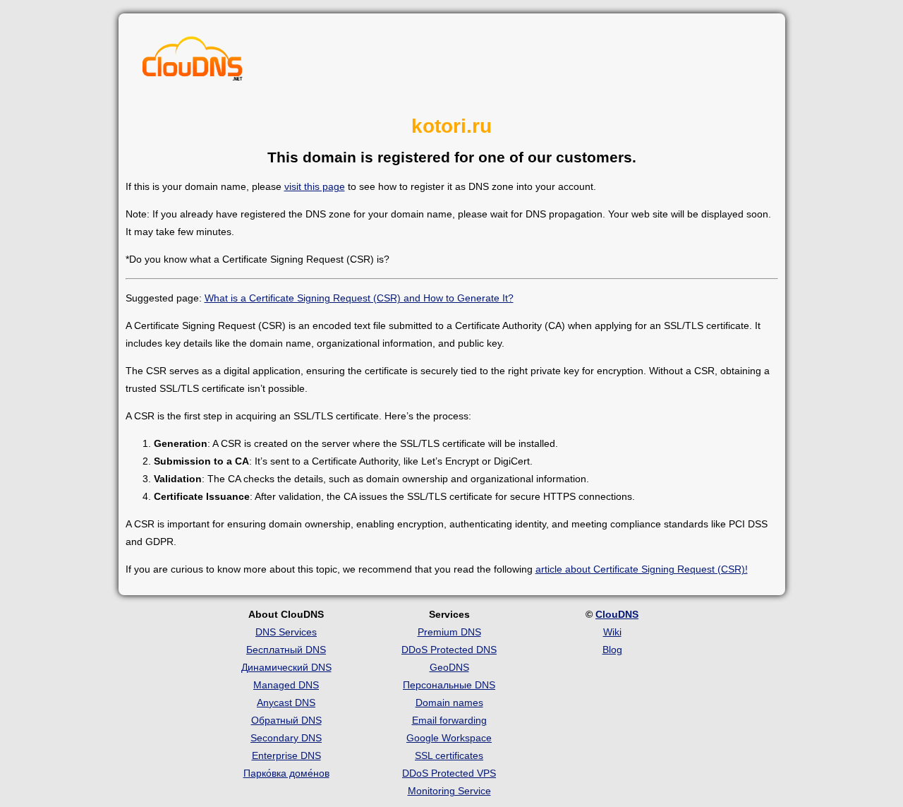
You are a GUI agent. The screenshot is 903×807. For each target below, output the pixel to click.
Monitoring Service (449, 790)
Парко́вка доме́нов (286, 773)
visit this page (314, 186)
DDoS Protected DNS (449, 649)
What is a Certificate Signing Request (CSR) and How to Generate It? (359, 298)
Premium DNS (449, 632)
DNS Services (286, 632)
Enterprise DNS (286, 755)
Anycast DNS (286, 702)
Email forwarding (449, 720)
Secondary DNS (286, 737)
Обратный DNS (286, 720)
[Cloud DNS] (193, 62)
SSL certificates (449, 755)
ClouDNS (616, 614)
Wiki (612, 632)
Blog (612, 649)
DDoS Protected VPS (449, 773)
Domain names (449, 702)
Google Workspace (449, 737)
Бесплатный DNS (286, 649)
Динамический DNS (286, 667)
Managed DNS (286, 685)
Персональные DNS (449, 685)
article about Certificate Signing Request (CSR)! (641, 569)
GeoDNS (449, 667)
